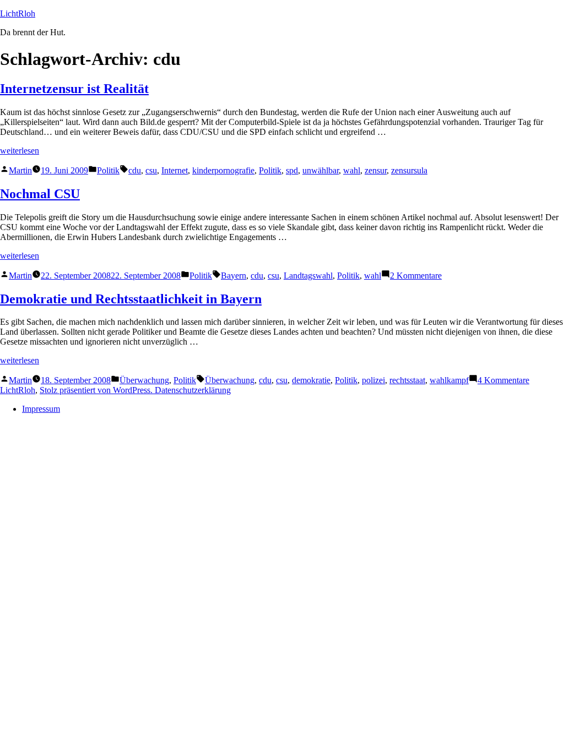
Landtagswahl (308, 275)
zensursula (409, 170)
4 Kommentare (503, 380)
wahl (351, 170)
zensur (376, 170)
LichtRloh (17, 13)
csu (151, 170)
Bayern (233, 275)
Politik (108, 170)
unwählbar (320, 170)
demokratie (311, 380)
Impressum (41, 408)
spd (292, 170)
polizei (373, 380)
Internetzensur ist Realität (74, 88)
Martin (20, 170)
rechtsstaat (407, 380)
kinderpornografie (223, 170)
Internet (174, 170)
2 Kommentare (416, 275)
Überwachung (144, 380)
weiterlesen (19, 150)
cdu (134, 170)
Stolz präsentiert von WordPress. (97, 390)
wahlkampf (449, 380)
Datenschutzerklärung (193, 390)
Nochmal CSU (40, 194)
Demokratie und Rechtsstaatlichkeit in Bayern (131, 299)
